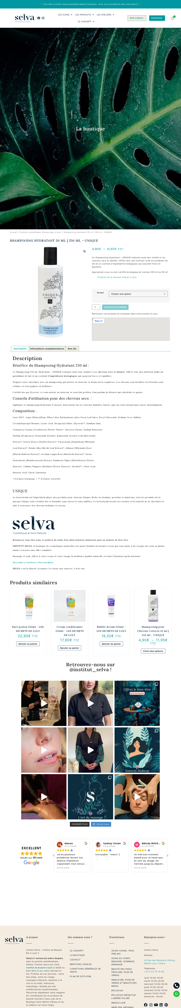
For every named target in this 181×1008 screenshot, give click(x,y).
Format (100, 293)
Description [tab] (20, 348)
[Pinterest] (166, 1005)
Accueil (13, 232)
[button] (84, 251)
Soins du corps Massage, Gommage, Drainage (123, 961)
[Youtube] (156, 1005)
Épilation (117, 990)
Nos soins (18, 562)
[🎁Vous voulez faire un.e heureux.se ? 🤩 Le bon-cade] (90, 703)
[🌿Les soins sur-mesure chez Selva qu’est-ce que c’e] (43, 796)
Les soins (64, 14)
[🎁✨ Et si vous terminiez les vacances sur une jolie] (43, 703)
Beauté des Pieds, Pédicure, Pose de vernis (122, 972)
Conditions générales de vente (85, 970)
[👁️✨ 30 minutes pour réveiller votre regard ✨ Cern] (137, 796)
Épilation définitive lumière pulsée (123, 996)
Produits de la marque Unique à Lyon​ (117, 277)
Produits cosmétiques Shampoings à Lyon (40, 232)
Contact (75, 959)
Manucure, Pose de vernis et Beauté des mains (124, 983)
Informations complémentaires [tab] (47, 348)
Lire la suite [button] (101, 868)
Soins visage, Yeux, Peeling (123, 952)
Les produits (83, 14)
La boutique (77, 955)
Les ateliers (104, 14)
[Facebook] (38, 18)
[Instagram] (43, 18)
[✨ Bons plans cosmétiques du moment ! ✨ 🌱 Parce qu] (90, 750)
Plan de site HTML (81, 976)
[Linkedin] (161, 1005)
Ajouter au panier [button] (27, 644)
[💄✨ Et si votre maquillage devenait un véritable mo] (43, 750)
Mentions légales (81, 964)
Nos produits (46, 562)
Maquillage (118, 1002)
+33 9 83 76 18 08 (154, 971)
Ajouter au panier (115, 307)
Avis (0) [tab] (72, 348)
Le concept (84, 21)
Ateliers (31, 562)
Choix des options (153, 651)
